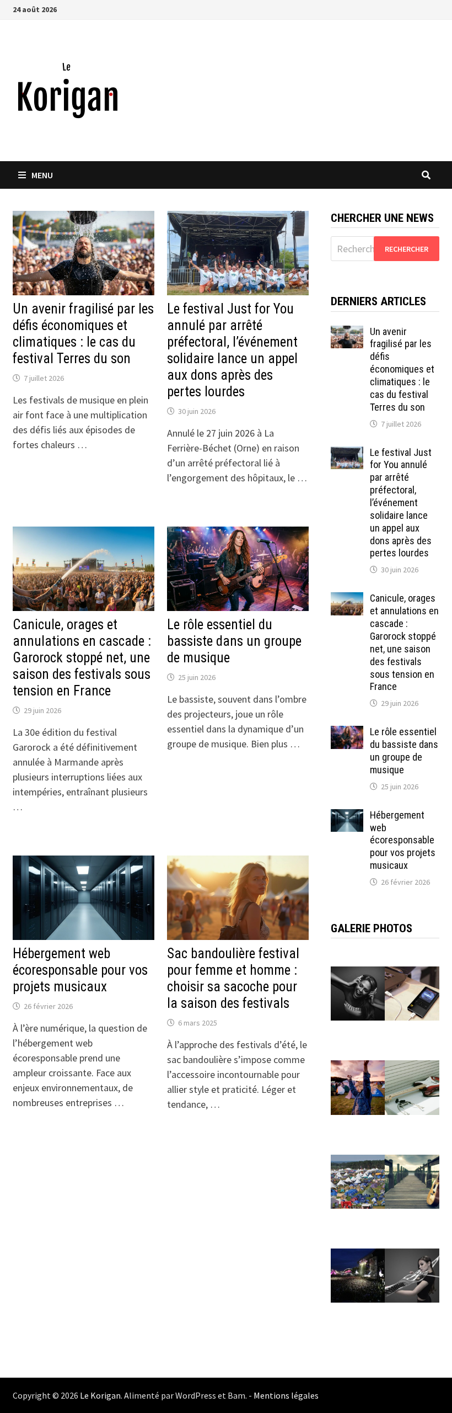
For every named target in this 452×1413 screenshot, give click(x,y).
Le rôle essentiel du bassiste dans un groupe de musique (234, 641)
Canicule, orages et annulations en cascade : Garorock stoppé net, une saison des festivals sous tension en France (82, 658)
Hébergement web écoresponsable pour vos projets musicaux (80, 970)
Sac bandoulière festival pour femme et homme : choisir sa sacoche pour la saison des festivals (233, 978)
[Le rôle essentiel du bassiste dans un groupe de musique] (347, 733)
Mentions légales (286, 1395)
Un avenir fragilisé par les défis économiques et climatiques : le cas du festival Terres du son (83, 333)
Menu (42, 174)
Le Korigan (100, 1395)
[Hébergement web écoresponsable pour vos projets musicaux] (347, 816)
